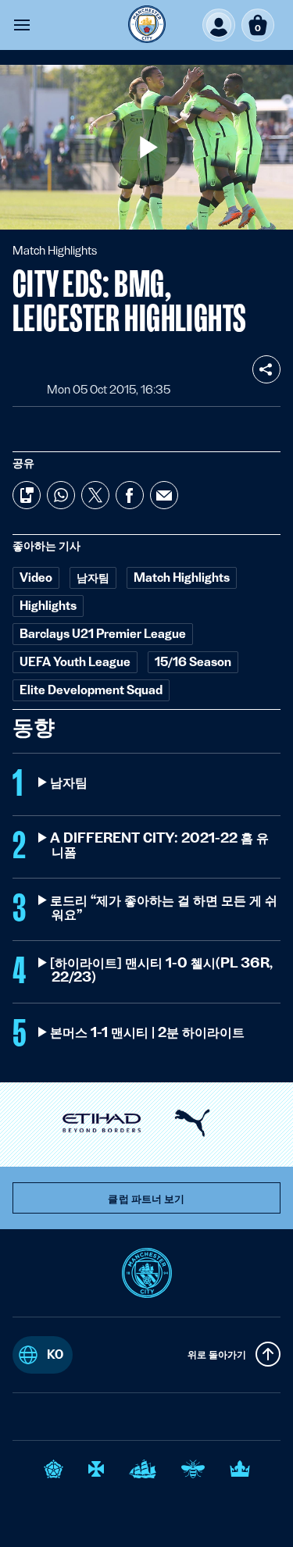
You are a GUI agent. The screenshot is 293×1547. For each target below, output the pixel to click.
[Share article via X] (95, 495)
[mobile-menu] (22, 25)
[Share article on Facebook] (130, 495)
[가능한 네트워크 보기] (266, 369)
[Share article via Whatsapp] (61, 495)
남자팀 (70, 782)
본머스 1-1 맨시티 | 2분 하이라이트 (148, 1032)
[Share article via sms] (27, 495)
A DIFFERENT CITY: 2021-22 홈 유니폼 (160, 845)
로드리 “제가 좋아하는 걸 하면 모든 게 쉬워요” (164, 907)
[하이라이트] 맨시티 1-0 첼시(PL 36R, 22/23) (162, 970)
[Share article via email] (164, 495)
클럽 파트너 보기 (146, 1198)
